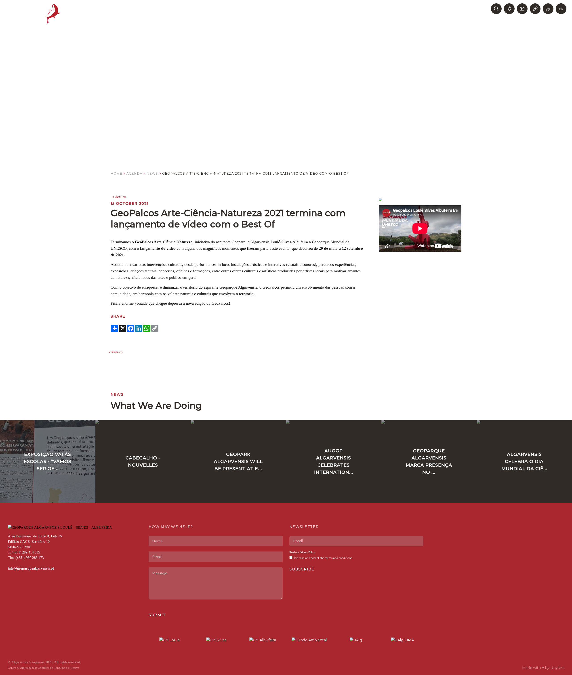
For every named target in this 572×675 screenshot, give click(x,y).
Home (116, 174)
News (152, 174)
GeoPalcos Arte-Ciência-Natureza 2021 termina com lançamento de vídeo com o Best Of (255, 174)
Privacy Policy (307, 552)
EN (561, 9)
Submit (157, 615)
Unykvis (557, 668)
